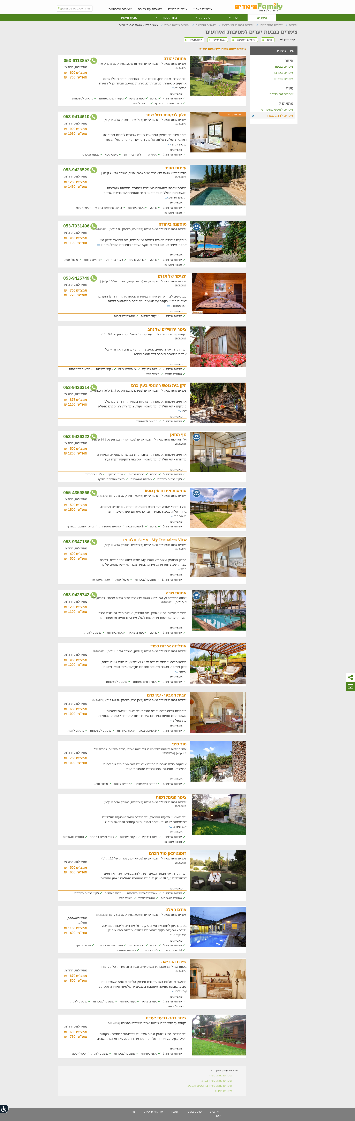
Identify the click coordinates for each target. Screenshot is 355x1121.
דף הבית (215, 1111)
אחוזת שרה (176, 593)
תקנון (174, 1111)
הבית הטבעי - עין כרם (167, 695)
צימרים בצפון (203, 9)
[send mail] (350, 686)
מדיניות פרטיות (153, 1111)
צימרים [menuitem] (262, 17)
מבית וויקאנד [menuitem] (128, 17)
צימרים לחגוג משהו (220, 1075)
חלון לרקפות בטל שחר (166, 115)
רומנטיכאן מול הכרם (168, 853)
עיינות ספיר (176, 168)
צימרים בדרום (177, 9)
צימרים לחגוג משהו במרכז (216, 1080)
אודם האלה (176, 909)
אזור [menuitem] (235, 17)
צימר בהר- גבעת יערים (166, 1018)
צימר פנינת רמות (171, 797)
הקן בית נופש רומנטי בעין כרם (159, 385)
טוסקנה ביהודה (173, 224)
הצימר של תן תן (172, 276)
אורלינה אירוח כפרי (168, 646)
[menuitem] (202, 6)
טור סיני (179, 744)
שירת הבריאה (174, 961)
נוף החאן (178, 434)
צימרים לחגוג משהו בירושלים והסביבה (209, 1086)
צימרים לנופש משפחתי (277, 109)
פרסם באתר (194, 1111)
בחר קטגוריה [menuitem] (168, 17)
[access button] (4, 1108)
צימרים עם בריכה (150, 9)
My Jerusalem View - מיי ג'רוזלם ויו (155, 539)
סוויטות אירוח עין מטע (166, 490)
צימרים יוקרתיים (120, 9)
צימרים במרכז (284, 72)
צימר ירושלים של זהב (167, 329)
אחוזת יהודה (175, 58)
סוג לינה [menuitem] (204, 17)
